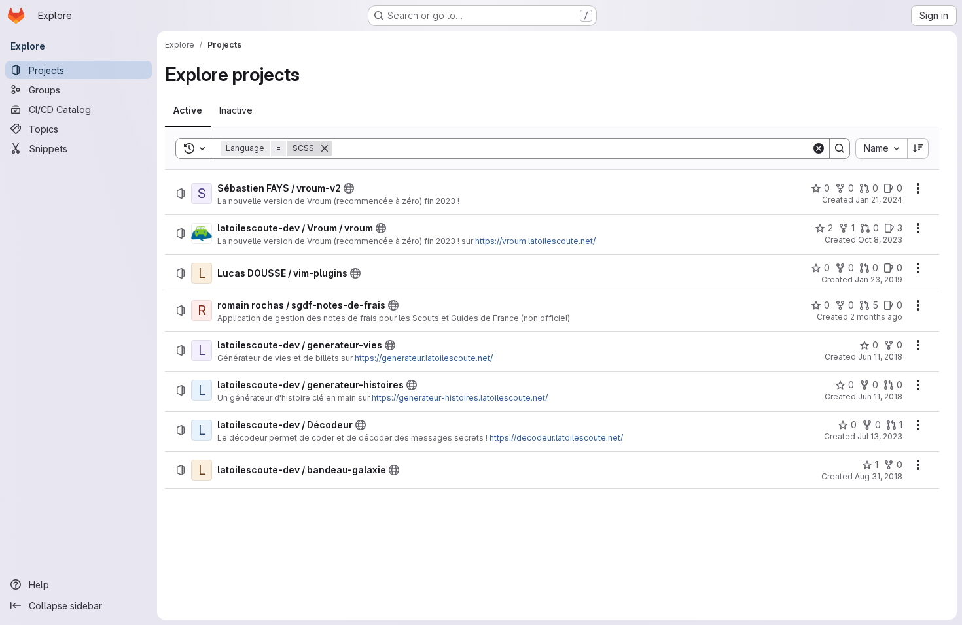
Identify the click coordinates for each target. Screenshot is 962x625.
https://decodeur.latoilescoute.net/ (556, 438)
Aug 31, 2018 (878, 476)
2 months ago (876, 317)
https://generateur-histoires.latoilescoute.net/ (460, 398)
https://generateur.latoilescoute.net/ (424, 358)
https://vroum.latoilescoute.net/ (535, 241)
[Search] (839, 148)
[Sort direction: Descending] (918, 148)
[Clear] (819, 148)
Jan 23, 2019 (878, 279)
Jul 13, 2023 (879, 436)
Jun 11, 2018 (880, 357)
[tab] (188, 110)
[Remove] (324, 148)
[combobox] (881, 148)
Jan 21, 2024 (878, 200)
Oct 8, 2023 (880, 240)
